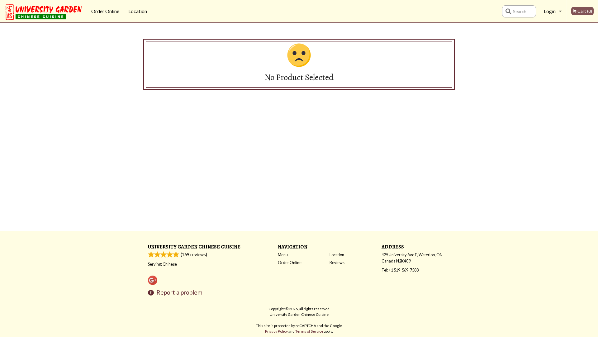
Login (550, 11)
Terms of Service (309, 331)
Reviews (337, 262)
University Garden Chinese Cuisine (194, 247)
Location (137, 11)
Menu (283, 254)
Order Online (105, 11)
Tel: (400, 269)
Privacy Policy (276, 331)
